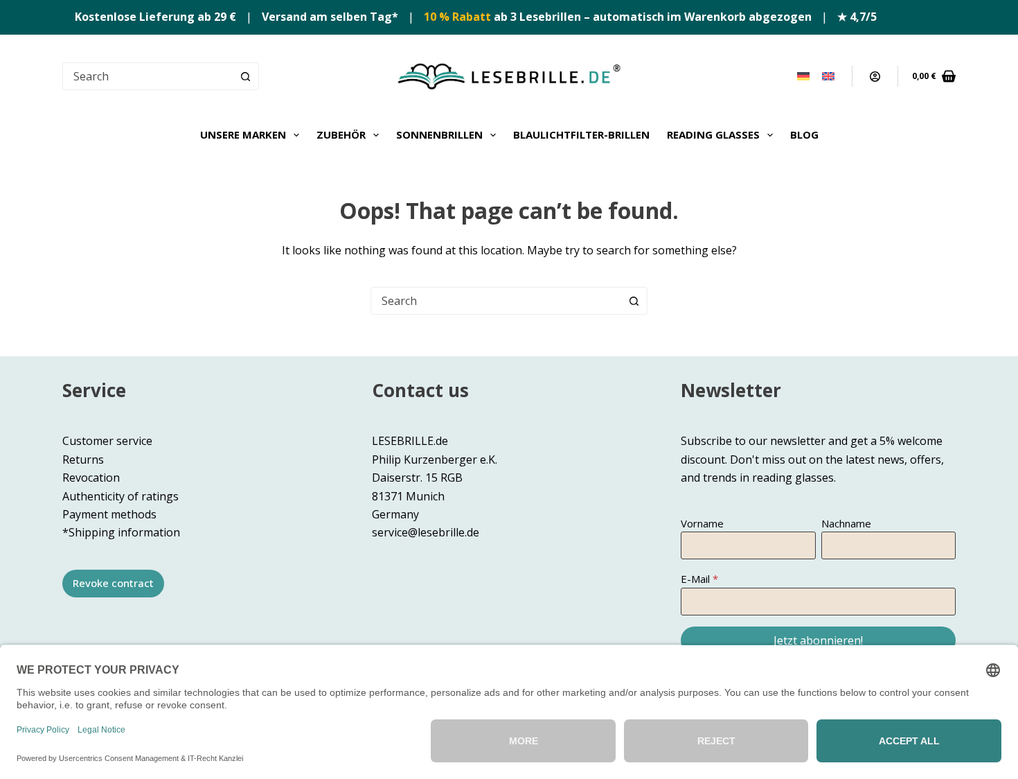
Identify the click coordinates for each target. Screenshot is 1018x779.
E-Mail (695, 579)
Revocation (91, 477)
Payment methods (109, 514)
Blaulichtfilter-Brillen (581, 134)
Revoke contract (113, 583)
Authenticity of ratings (120, 496)
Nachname (846, 523)
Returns (83, 459)
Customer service (107, 440)
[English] (828, 76)
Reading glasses (713, 134)
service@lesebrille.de (425, 532)
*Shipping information (121, 532)
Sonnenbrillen (439, 134)
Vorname (702, 523)
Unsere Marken (243, 134)
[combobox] (495, 301)
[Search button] (245, 76)
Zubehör (341, 134)
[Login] (875, 76)
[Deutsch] (803, 76)
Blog (804, 134)
